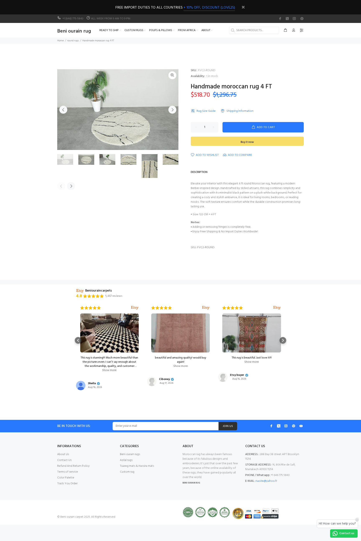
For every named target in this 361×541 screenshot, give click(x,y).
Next (172, 110)
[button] (78, 340)
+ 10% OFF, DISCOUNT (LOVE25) (209, 8)
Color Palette (65, 477)
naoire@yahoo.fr (266, 481)
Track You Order (67, 483)
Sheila (92, 383)
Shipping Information (239, 111)
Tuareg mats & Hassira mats (137, 466)
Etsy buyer (237, 375)
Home (60, 41)
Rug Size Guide (206, 111)
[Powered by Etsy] (135, 308)
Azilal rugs (126, 460)
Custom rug (127, 471)
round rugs (73, 41)
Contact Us (64, 460)
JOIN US (228, 426)
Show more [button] (109, 370)
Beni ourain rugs (130, 454)
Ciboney (164, 379)
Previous (63, 110)
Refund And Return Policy (73, 466)
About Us (63, 454)
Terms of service (67, 471)
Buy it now (247, 142)
